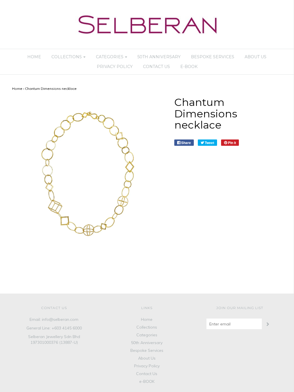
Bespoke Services (212, 56)
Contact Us (156, 66)
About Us (255, 56)
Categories (146, 334)
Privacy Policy (115, 66)
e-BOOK (189, 66)
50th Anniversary (159, 56)
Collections (146, 327)
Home (34, 56)
